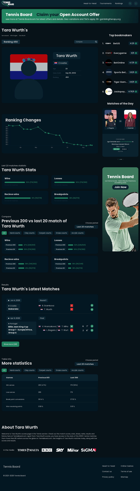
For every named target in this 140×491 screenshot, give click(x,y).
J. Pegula (110, 128)
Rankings (119, 3)
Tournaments (106, 3)
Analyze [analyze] (124, 149)
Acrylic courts (77, 233)
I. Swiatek (130, 128)
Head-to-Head (90, 3)
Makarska (13, 309)
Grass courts (61, 233)
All (4, 233)
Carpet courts (45, 233)
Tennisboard (5, 35)
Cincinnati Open (120, 139)
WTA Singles (13, 35)
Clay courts (29, 233)
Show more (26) (10, 344)
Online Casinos (127, 466)
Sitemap (124, 477)
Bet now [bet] (116, 149)
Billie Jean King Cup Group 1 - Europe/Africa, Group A (20, 329)
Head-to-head (108, 466)
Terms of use (126, 471)
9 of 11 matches (126, 142)
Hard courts (15, 233)
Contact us (107, 471)
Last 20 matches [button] (85, 226)
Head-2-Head (120, 146)
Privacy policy (108, 477)
